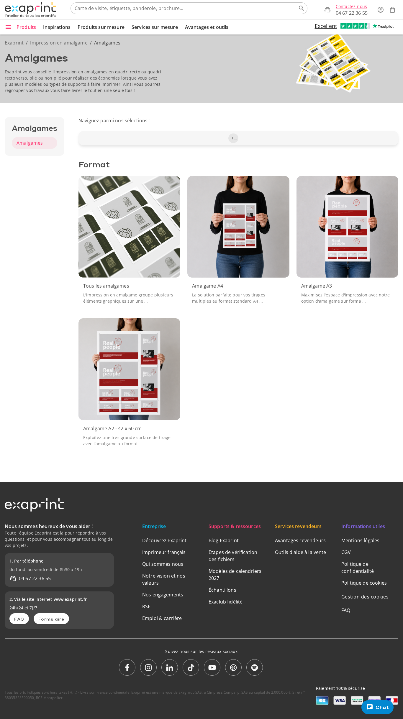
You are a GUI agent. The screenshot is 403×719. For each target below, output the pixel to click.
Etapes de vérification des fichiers (233, 556)
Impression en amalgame (58, 42)
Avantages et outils (207, 27)
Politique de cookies (364, 583)
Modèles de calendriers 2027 (235, 574)
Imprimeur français (164, 552)
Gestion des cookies (365, 596)
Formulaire (51, 618)
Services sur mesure (155, 27)
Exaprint (14, 42)
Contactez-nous (351, 6)
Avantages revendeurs (300, 540)
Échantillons (222, 590)
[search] (301, 8)
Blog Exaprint (224, 540)
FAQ (19, 618)
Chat (382, 707)
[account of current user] (380, 10)
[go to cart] (392, 10)
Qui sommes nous (162, 564)
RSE (146, 606)
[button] (233, 138)
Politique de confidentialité (357, 567)
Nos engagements (162, 594)
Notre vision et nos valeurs (163, 579)
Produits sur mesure (101, 27)
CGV (346, 552)
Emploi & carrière (162, 618)
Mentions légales (360, 540)
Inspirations (57, 27)
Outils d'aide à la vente (300, 552)
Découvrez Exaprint (164, 540)
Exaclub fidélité (226, 601)
